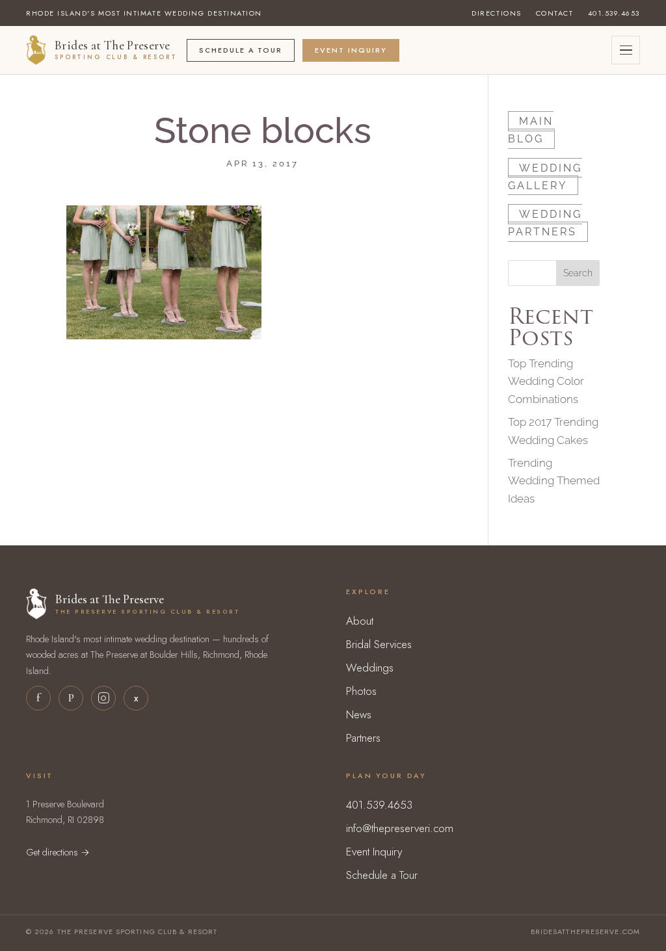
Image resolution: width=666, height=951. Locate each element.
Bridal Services (379, 644)
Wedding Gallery (545, 176)
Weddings (369, 667)
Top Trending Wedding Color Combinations (546, 381)
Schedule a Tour (241, 50)
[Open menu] (625, 50)
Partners (363, 738)
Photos (361, 691)
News (358, 714)
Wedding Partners (545, 223)
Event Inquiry (351, 50)
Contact (555, 13)
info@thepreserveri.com (399, 828)
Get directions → (58, 852)
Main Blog (530, 130)
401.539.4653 (614, 13)
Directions (496, 13)
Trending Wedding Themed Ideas (554, 480)
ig (103, 698)
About (359, 621)
